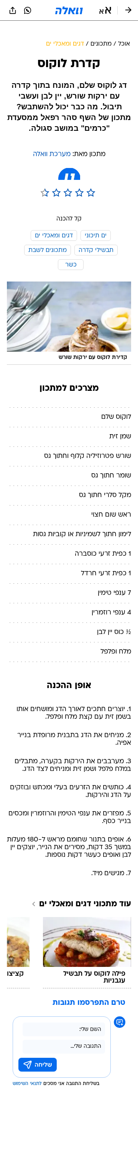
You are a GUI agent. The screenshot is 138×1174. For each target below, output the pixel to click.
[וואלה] (69, 10)
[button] (105, 10)
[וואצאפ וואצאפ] (27, 10)
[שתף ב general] (12, 10)
